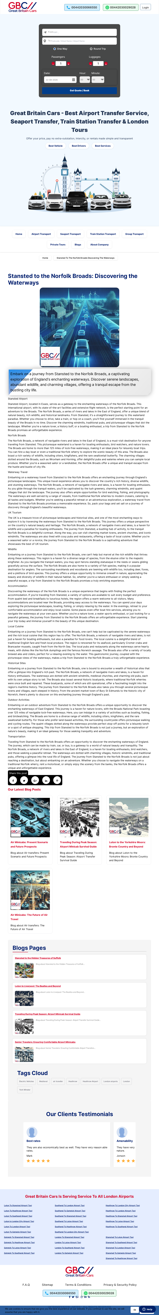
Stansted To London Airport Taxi (120, 1248)
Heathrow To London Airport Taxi (121, 1211)
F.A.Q (26, 1284)
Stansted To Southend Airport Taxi (121, 1242)
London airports (111, 1081)
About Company (99, 244)
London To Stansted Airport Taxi (69, 1237)
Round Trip (100, 48)
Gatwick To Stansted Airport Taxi (19, 1237)
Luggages (94, 56)
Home (19, 234)
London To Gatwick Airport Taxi (69, 1253)
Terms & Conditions (78, 1284)
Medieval (43, 1081)
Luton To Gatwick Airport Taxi (17, 1232)
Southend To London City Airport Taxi (72, 1232)
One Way (62, 48)
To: (49, 40)
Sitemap (47, 1284)
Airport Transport (41, 234)
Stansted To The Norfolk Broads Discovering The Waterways (85, 258)
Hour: (83, 73)
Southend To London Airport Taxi (69, 1205)
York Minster (24, 1090)
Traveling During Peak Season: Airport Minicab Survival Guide (47, 1014)
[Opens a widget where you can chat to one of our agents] (147, 1309)
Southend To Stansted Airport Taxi (70, 1216)
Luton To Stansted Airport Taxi (18, 1205)
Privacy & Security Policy (120, 1284)
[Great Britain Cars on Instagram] (82, 1297)
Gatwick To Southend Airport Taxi (19, 1253)
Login (145, 7)
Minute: (95, 73)
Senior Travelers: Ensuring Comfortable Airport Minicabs (45, 1042)
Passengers (58, 56)
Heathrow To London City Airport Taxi (123, 1205)
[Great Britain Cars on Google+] (77, 1297)
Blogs (78, 244)
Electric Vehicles (26, 1081)
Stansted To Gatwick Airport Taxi (121, 1253)
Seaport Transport (70, 234)
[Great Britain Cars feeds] (89, 1297)
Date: (47, 73)
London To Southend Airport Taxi (69, 1248)
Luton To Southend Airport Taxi (18, 1216)
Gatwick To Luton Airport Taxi (17, 1248)
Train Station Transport (103, 234)
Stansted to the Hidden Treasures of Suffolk (38, 958)
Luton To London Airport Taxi (17, 1226)
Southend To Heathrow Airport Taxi (71, 1226)
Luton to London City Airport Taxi (19, 1221)
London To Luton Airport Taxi (68, 1242)
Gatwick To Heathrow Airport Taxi (19, 1242)
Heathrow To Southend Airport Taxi (122, 1226)
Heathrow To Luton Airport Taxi (120, 1221)
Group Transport (134, 234)
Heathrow (72, 1081)
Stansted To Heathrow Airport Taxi (121, 1258)
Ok (135, 1310)
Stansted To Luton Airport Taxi (120, 1237)
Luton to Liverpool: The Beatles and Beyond (38, 986)
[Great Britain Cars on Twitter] (73, 1297)
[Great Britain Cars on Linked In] (85, 1297)
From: (51, 32)
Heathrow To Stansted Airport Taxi (121, 1216)
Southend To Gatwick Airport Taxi (70, 1211)
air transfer (58, 1081)
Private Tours (57, 244)
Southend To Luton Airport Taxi (69, 1221)
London (126, 1081)
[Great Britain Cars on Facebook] (69, 1297)
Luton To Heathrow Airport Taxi (18, 1211)
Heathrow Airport (90, 1081)
